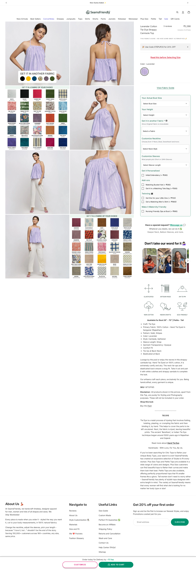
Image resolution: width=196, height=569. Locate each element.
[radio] (144, 71)
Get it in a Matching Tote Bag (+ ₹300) (161, 188)
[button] (150, 260)
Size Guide (103, 511)
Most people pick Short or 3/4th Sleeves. (157, 159)
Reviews (72, 511)
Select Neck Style (150, 149)
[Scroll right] (187, 260)
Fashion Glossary (76, 538)
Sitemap (102, 552)
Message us (176, 225)
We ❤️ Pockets (75, 533)
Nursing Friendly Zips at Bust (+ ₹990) (161, 211)
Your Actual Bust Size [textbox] (152, 98)
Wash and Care (105, 538)
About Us (73, 515)
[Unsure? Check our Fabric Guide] (166, 121)
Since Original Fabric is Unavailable (155, 124)
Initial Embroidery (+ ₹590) (157, 175)
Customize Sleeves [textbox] (157, 157)
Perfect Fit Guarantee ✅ (109, 520)
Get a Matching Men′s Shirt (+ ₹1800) (161, 202)
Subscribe (180, 522)
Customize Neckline (160, 140)
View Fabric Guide (165, 88)
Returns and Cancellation (109, 533)
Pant (149, 406)
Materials (73, 524)
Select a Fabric (149, 131)
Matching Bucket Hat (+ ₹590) (158, 185)
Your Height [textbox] (147, 109)
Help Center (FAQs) (107, 547)
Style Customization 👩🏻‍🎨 (79, 520)
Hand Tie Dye (173, 443)
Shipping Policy (105, 529)
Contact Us (103, 543)
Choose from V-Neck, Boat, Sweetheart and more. (160, 142)
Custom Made (105, 515)
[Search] (177, 12)
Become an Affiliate (107, 524)
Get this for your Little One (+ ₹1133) (161, 198)
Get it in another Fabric (165, 122)
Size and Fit (74, 529)
